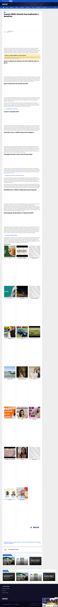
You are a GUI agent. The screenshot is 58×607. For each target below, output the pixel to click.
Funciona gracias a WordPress (6, 604)
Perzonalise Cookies (41, 603)
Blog (33, 7)
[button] (55, 7)
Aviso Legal (4, 590)
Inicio (7, 7)
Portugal (28, 7)
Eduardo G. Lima (10, 31)
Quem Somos (38, 7)
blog (4, 12)
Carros (16, 7)
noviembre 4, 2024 (7, 578)
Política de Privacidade (5, 588)
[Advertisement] (22, 24)
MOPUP (5, 4)
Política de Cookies (5, 592)
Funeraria (22, 7)
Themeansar (17, 604)
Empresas (11, 7)
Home (30, 603)
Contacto (45, 7)
